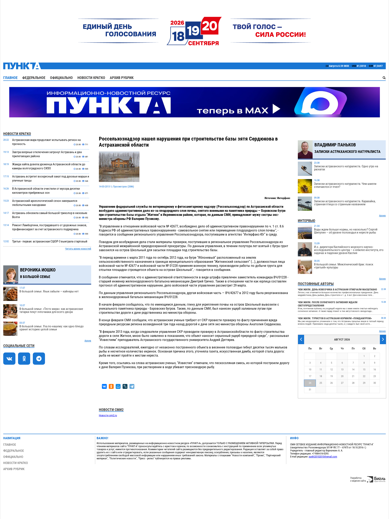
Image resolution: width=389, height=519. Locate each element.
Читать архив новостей (78, 248)
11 (321, 369)
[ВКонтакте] (104, 386)
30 (374, 382)
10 (310, 369)
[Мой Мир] (118, 386)
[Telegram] (131, 386)
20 (342, 376)
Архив (87, 340)
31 (310, 389)
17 (310, 376)
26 (331, 382)
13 (342, 369)
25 (321, 382)
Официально (61, 78)
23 (374, 376)
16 (374, 369)
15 (364, 369)
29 (364, 382)
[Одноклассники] (111, 386)
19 (331, 376)
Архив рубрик (122, 78)
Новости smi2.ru (108, 415)
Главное (10, 78)
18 (321, 376)
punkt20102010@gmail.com (323, 456)
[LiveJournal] (125, 386)
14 (353, 369)
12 (331, 369)
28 (353, 382)
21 (353, 376)
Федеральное (33, 78)
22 (364, 376)
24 (310, 382)
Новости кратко (91, 78)
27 (342, 382)
